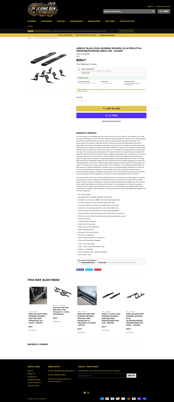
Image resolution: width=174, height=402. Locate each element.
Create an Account (163, 6)
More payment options (111, 121)
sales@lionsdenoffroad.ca (88, 262)
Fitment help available (107, 35)
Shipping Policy (34, 380)
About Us (31, 374)
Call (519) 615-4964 (128, 84)
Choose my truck (85, 72)
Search (30, 371)
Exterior (32, 21)
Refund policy (33, 386)
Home (29, 38)
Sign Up (131, 376)
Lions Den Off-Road (39, 399)
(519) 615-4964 (102, 262)
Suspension (46, 21)
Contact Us (32, 377)
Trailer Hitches (127, 21)
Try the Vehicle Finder (126, 30)
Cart (165, 11)
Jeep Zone (110, 21)
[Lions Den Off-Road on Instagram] (88, 393)
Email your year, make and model (132, 83)
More (30, 26)
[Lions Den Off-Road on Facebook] (85, 393)
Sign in (150, 6)
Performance (76, 21)
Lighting (61, 21)
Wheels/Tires (94, 21)
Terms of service (34, 383)
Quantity (79, 97)
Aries (78, 56)
